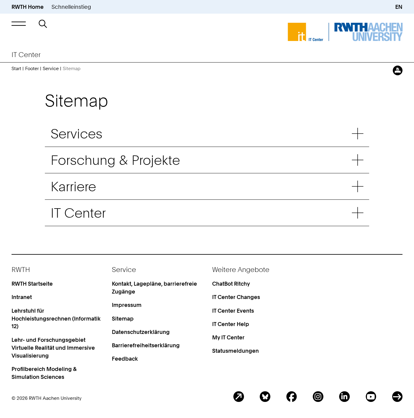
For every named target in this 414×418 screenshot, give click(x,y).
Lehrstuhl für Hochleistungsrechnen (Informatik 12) (56, 318)
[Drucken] (398, 71)
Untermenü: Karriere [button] (357, 186)
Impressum (127, 304)
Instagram (318, 396)
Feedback (125, 358)
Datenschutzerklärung (141, 331)
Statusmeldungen (235, 350)
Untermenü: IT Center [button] (357, 213)
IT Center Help (230, 324)
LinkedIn (344, 396)
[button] (19, 23)
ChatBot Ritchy (231, 283)
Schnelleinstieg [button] (71, 6)
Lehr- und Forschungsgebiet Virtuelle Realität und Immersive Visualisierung (53, 347)
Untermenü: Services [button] (357, 133)
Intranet (22, 297)
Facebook (291, 396)
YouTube (371, 396)
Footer (32, 68)
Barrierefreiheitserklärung (146, 345)
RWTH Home (28, 6)
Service (51, 68)
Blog (238, 396)
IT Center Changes (236, 297)
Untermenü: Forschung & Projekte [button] (357, 160)
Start (16, 68)
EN (398, 6)
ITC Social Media (397, 396)
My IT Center (228, 337)
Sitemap (123, 318)
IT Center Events (233, 310)
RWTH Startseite (32, 283)
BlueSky (265, 396)
